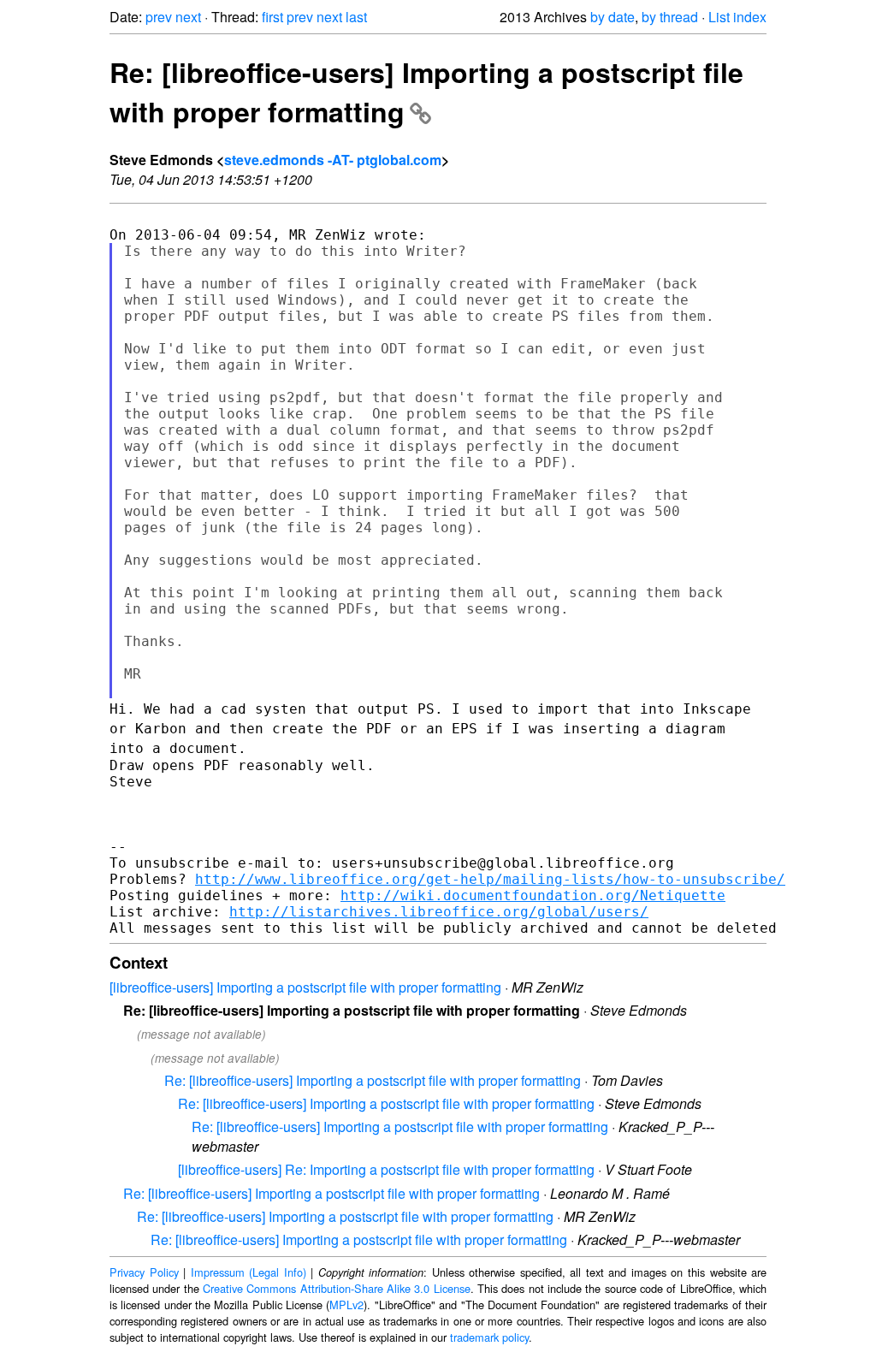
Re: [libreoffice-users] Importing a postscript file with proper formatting (426, 91)
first (272, 17)
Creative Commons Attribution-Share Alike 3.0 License (337, 1288)
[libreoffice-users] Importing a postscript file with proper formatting (305, 987)
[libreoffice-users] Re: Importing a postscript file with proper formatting (386, 1169)
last (356, 17)
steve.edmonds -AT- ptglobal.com (332, 159)
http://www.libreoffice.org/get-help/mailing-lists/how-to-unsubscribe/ (490, 879)
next (188, 17)
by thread (670, 17)
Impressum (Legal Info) (248, 1272)
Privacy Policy (144, 1272)
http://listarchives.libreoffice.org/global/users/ (438, 912)
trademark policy (489, 1337)
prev (158, 17)
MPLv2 (346, 1304)
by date (612, 17)
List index (737, 17)
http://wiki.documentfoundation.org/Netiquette (532, 895)
